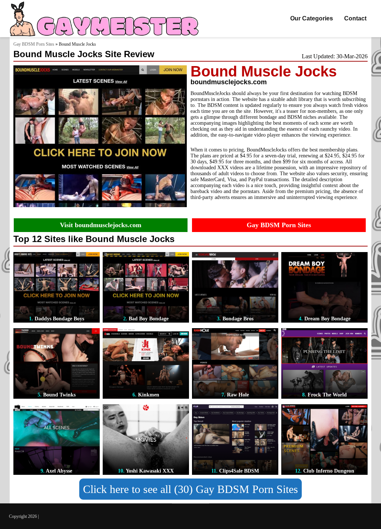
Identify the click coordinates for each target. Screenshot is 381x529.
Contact (355, 18)
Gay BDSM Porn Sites (33, 44)
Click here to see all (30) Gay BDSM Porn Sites (190, 489)
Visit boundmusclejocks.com (100, 225)
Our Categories (311, 18)
